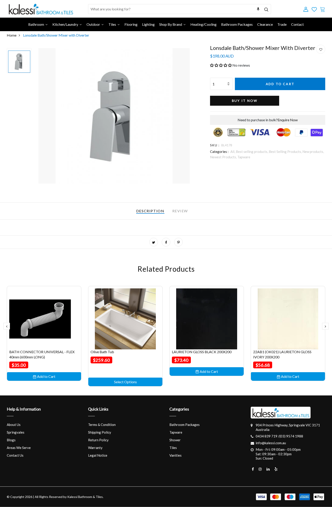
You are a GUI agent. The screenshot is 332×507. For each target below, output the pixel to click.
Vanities (175, 455)
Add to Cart (280, 84)
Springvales (15, 432)
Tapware (243, 157)
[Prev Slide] (6, 326)
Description (150, 211)
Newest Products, (223, 157)
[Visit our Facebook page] (253, 469)
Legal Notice (97, 455)
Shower (175, 440)
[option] (19, 60)
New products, (313, 152)
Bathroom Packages (184, 425)
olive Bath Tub (102, 352)
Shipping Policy (99, 432)
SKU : (215, 145)
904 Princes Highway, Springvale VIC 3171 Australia (288, 427)
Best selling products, (252, 152)
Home (11, 35)
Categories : (219, 152)
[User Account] (320, 49)
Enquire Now (288, 120)
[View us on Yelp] (276, 469)
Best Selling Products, (285, 152)
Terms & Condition (102, 425)
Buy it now (244, 101)
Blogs (11, 440)
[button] (221, 65)
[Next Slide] (325, 326)
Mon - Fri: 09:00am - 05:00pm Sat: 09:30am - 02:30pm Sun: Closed (278, 453)
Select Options (125, 382)
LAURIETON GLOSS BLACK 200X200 (201, 352)
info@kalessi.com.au (271, 443)
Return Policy (98, 440)
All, (233, 152)
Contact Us (15, 455)
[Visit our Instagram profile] (260, 469)
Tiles (173, 448)
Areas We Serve (19, 448)
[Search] (266, 9)
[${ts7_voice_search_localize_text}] (258, 9)
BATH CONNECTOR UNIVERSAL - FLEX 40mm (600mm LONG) (42, 354)
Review (180, 211)
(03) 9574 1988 (291, 436)
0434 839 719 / (267, 436)
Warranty (95, 448)
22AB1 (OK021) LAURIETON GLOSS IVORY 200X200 (282, 354)
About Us (14, 425)
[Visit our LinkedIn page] (268, 469)
